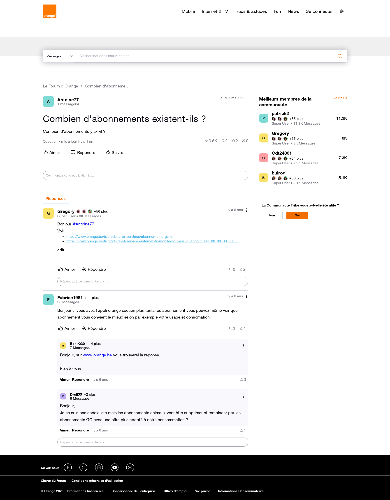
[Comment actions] (246, 210)
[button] (65, 379)
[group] (211, 140)
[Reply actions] (244, 345)
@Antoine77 (83, 223)
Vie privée (202, 491)
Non (272, 215)
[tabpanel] (145, 327)
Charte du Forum (53, 481)
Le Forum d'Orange (60, 86)
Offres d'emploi (175, 491)
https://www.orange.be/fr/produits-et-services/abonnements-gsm (119, 236)
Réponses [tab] (56, 198)
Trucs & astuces (251, 11)
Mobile (188, 11)
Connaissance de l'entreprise (133, 491)
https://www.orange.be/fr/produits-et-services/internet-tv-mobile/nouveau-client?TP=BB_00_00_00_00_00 (152, 241)
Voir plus (340, 98)
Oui (297, 215)
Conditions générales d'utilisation (97, 481)
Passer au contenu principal (24, 3)
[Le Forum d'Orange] (49, 11)
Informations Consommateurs (241, 491)
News (293, 11)
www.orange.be (97, 354)
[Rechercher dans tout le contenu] (340, 56)
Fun (277, 11)
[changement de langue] (341, 11)
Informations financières (85, 491)
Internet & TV (215, 11)
